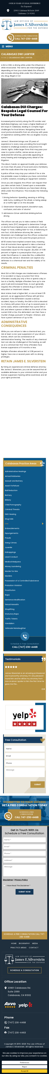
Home (14, 943)
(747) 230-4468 (27, 647)
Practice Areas (19, 947)
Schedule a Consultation (24, 970)
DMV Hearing (10, 514)
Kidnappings (10, 552)
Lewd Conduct (11, 557)
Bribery (8, 500)
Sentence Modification (15, 599)
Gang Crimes (11, 542)
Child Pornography (13, 504)
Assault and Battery (14, 481)
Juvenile (8, 547)
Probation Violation (13, 585)
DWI (6, 523)
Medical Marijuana (13, 561)
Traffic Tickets (11, 618)
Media (35, 943)
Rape (7, 595)
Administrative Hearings (15, 471)
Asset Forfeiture (12, 485)
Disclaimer (8, 880)
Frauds (8, 538)
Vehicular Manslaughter (15, 628)
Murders (8, 576)
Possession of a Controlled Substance (22, 580)
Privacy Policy (21, 880)
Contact (34, 947)
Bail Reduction (11, 490)
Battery (8, 495)
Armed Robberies (12, 476)
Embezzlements (12, 528)
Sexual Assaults (12, 604)
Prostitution (10, 590)
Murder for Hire (11, 571)
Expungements (11, 533)
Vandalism (9, 623)
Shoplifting (9, 609)
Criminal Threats (12, 509)
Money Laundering (13, 566)
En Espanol (26, 6)
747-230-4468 (29, 38)
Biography (24, 943)
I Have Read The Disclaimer (18, 885)
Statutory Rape (12, 614)
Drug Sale (9, 519)
